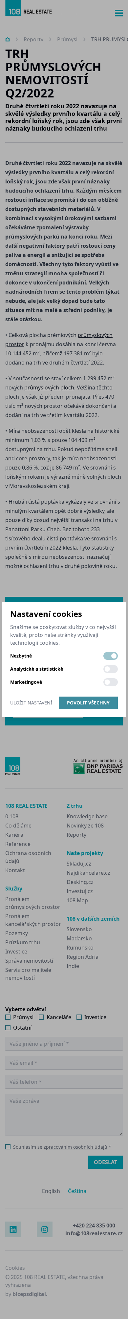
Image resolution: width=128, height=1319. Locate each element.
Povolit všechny (88, 703)
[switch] (110, 656)
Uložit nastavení (31, 703)
